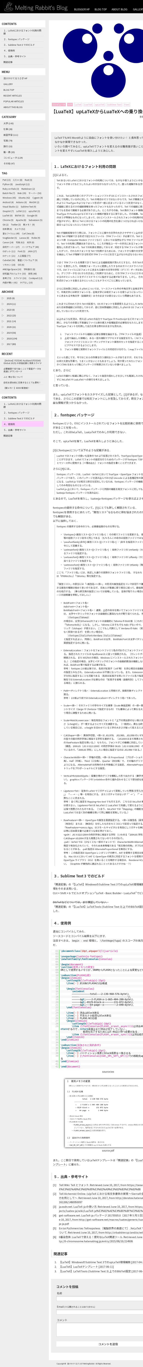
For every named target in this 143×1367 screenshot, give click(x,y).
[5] (97, 507)
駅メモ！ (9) (29, 224)
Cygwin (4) (37, 197)
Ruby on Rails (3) (11, 188)
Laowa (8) (24, 237)
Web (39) (21, 193)
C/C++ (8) (17, 179)
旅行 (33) (7, 146)
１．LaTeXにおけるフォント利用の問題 (22, 32)
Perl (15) (7, 179)
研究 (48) (32, 273)
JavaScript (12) (22, 184)
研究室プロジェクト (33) (14, 273)
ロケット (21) (9, 255)
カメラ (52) (19, 228)
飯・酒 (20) (9, 152)
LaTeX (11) (21, 211)
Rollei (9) (36, 237)
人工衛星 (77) (24, 255)
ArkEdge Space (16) (12, 269)
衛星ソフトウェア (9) (27, 260)
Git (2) (6, 224)
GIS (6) (21, 264)
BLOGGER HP (82, 9)
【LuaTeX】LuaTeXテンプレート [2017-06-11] (86, 1266)
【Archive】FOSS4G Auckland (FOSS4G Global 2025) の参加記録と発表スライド (22, 362)
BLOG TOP (101, 9)
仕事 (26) (7, 129)
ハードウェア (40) (30, 246)
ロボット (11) (9, 251)
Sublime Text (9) (28, 206)
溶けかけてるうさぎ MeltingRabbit (81, 1363)
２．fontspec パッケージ (16, 39)
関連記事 (8, 62)
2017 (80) (11, 344)
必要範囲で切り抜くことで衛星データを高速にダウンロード (22, 370)
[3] (54, 450)
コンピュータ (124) (13, 157)
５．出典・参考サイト (14, 56)
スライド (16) (20, 278)
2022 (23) (11, 315)
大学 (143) (8, 123)
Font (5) (21, 251)
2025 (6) (11, 298)
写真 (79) (7, 140)
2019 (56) (11, 332)
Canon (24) (8, 242)
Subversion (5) (35, 219)
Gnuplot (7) (8, 211)
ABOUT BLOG (119, 9)
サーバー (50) (35, 193)
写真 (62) (20, 242)
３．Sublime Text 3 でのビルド (19, 44)
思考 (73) (7, 278)
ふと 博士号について (13, 376)
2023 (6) (11, 309)
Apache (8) (21, 219)
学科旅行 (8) (29, 269)
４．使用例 (9, 50)
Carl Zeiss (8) (28, 233)
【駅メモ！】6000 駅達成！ (16, 387)
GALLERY (8, 84)
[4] (62, 468)
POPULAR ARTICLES (13, 101)
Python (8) (8, 184)
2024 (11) (11, 304)
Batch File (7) (9, 193)
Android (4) (8, 202)
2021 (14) (11, 321)
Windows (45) (9, 197)
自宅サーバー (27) (11, 246)
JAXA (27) (32, 251)
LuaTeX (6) (8, 215)
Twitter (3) (16, 224)
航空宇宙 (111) (10, 134)
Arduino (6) (21, 202)
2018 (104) (12, 338)
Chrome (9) (8, 219)
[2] (125, 394)
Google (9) (32, 215)
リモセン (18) (9, 264)
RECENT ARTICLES (12, 95)
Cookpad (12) (35, 278)
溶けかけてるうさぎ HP (15, 78)
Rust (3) (28, 179)
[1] (54, 175)
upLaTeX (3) (34, 211)
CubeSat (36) (9, 260)
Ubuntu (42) (24, 197)
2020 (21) (11, 327)
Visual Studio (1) (10, 206)
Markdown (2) (28, 188)
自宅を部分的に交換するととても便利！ (22, 382)
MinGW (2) (34, 202)
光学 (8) (30, 242)
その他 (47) (9, 163)
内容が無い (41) (10, 282)
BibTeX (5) (20, 215)
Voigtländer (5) (10, 237)
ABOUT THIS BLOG (12, 107)
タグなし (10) (26, 282)
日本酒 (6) (7, 228)
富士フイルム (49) (11, 233)
